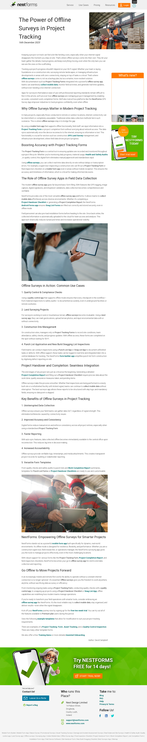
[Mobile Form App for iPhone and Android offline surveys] (19, 4)
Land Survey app (17, 736)
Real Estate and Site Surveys (114, 733)
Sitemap (115, 739)
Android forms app (30, 205)
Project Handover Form (101, 736)
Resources (110, 5)
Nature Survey (34, 733)
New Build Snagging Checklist (87, 739)
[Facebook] (100, 715)
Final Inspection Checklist (83, 736)
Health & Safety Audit (132, 733)
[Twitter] (113, 715)
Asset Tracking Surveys (64, 733)
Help (102, 701)
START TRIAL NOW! (90, 676)
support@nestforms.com (77, 720)
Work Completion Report (79, 468)
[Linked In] (106, 715)
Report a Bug (32, 705)
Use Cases (84, 5)
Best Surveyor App (104, 739)
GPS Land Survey (75, 135)
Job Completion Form (136, 736)
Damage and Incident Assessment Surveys (88, 733)
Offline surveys (29, 736)
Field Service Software (53, 739)
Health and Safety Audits (96, 154)
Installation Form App (36, 739)
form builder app (67, 356)
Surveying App (41, 736)
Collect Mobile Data (53, 736)
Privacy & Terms (107, 704)
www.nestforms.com (75, 723)
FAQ (101, 698)
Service (70, 5)
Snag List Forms (53, 205)
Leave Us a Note (37, 698)
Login (126, 5)
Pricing (97, 5)
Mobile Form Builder (9, 733)
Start (127, 154)
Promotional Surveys (48, 733)
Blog (102, 695)
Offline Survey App (67, 736)
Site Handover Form (69, 739)
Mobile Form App (23, 733)
